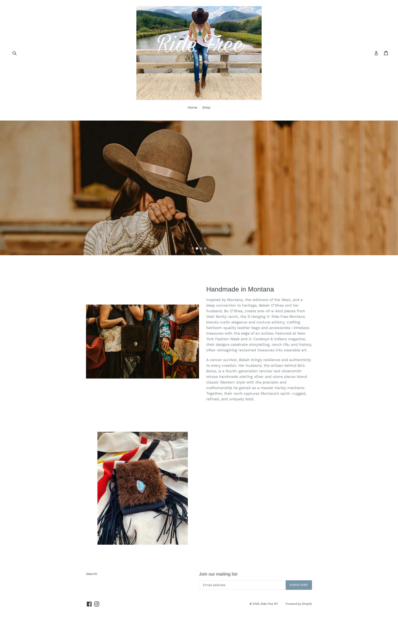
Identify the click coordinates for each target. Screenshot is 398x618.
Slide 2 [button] (197, 248)
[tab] (193, 248)
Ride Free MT (269, 603)
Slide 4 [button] (205, 248)
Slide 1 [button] (193, 248)
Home (192, 107)
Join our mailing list (218, 574)
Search (91, 574)
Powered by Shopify (298, 603)
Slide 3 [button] (201, 248)
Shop (206, 107)
